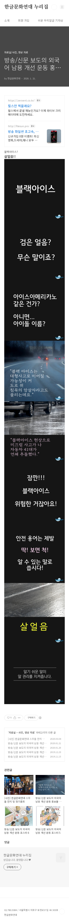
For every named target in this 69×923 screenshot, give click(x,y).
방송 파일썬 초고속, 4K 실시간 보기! (23, 131)
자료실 (12, 732)
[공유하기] (15, 717)
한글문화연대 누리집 (26, 7)
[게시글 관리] (19, 717)
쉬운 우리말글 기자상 (50, 20)
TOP (62, 911)
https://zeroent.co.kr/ (21, 100)
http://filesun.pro (18, 126)
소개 (7, 20)
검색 (54, 7)
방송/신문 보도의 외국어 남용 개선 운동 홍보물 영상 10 (26, 745)
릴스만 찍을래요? (19, 106)
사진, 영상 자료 (26, 732)
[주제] (62, 7)
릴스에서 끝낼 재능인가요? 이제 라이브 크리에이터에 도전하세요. (34, 112)
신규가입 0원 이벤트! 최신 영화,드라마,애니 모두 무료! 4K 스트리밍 (23, 138)
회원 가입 (23, 20)
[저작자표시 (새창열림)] (40, 717)
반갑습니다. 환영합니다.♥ (17, 860)
